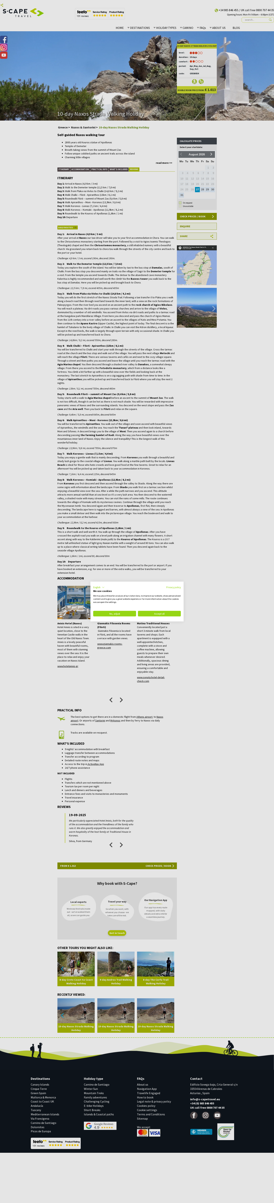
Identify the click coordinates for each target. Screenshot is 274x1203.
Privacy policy (173, 587)
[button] (99, 587)
